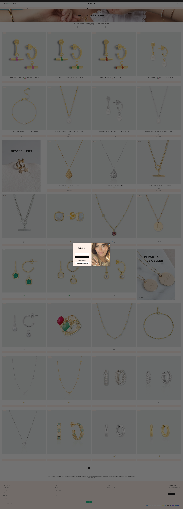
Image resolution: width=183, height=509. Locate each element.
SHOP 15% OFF (82, 257)
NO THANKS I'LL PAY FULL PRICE (82, 263)
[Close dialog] (109, 244)
